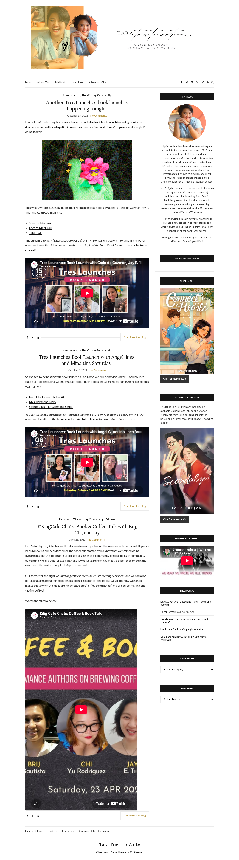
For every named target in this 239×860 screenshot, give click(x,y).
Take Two (35, 232)
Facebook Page (34, 831)
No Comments (98, 115)
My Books (61, 82)
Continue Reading (135, 337)
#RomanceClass (98, 82)
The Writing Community (96, 95)
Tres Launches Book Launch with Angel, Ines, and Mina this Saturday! (87, 360)
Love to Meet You (40, 227)
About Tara (43, 82)
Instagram (68, 831)
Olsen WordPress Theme (111, 852)
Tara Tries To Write (119, 844)
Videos (110, 519)
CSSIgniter (136, 852)
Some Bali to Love (40, 223)
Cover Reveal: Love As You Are (177, 611)
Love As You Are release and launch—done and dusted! (185, 603)
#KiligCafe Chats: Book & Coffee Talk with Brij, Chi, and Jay (87, 529)
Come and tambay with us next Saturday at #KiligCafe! (183, 638)
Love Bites (78, 82)
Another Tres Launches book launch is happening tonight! (87, 105)
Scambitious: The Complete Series (51, 406)
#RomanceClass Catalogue (94, 831)
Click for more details (174, 378)
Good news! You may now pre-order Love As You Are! (184, 621)
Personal (64, 519)
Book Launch (70, 95)
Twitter (52, 831)
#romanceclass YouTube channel (77, 419)
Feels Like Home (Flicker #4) (47, 397)
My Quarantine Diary (42, 401)
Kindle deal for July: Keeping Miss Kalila (181, 629)
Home (28, 82)
